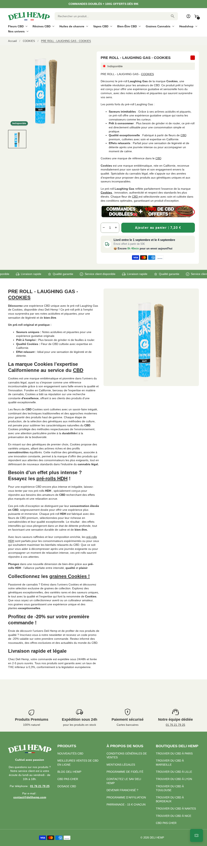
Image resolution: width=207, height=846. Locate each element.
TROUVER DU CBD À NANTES (176, 808)
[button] (17, 139)
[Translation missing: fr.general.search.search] (172, 16)
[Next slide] (80, 139)
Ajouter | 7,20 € (158, 228)
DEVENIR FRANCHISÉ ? (122, 790)
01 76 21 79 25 (175, 724)
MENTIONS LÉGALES (121, 764)
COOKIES (147, 74)
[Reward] (196, 835)
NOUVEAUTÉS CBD (70, 753)
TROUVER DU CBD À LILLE (174, 771)
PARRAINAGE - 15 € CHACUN (126, 804)
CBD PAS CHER (67, 779)
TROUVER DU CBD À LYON (174, 779)
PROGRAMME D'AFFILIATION (126, 797)
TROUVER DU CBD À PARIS (174, 753)
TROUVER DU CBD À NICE (173, 815)
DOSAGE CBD (66, 786)
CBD (183, 135)
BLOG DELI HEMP (69, 771)
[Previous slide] (11, 139)
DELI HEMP (157, 837)
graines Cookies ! (69, 576)
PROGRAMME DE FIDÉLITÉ (125, 771)
